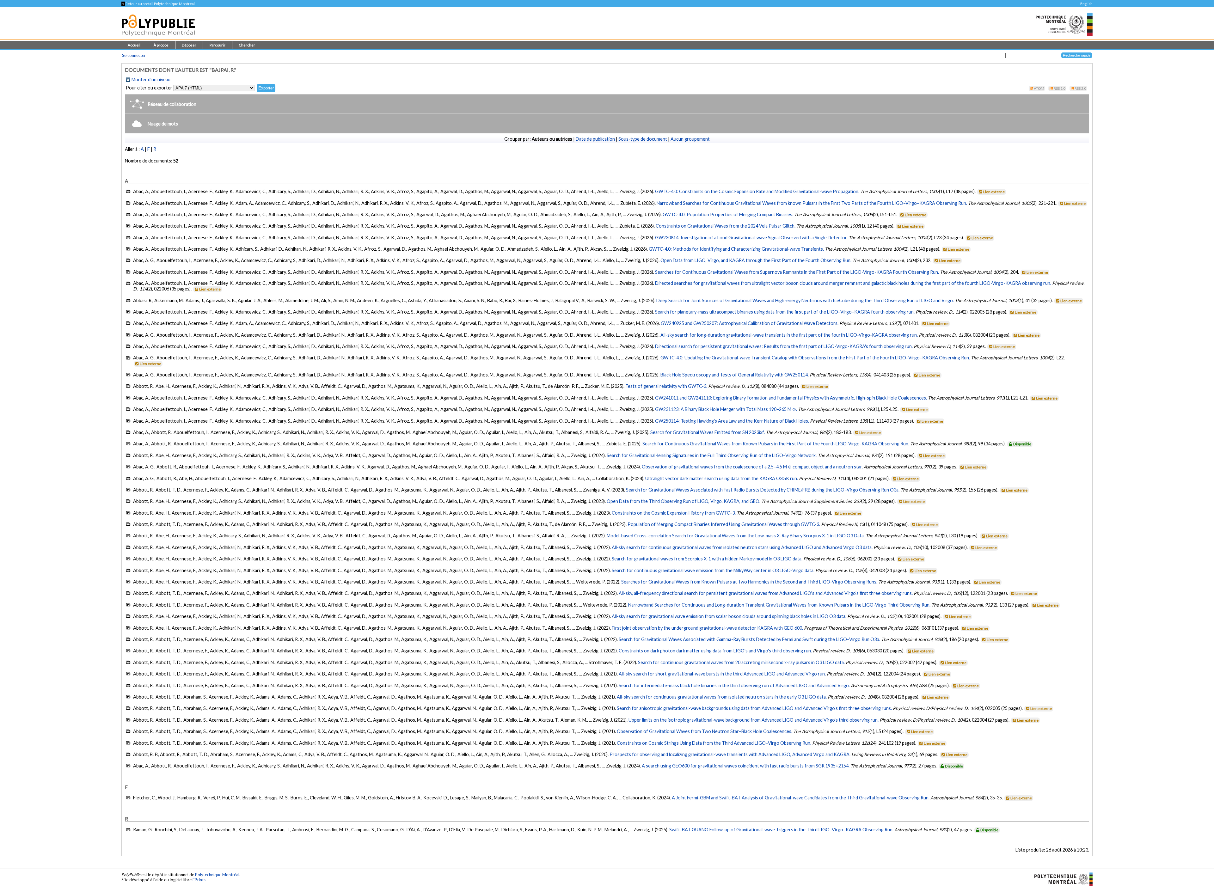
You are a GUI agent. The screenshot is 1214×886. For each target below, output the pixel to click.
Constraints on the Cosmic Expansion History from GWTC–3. (674, 513)
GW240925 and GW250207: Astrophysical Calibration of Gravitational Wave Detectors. (749, 323)
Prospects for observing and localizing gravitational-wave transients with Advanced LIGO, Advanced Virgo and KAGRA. (730, 754)
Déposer (189, 45)
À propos (161, 45)
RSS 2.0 (1080, 88)
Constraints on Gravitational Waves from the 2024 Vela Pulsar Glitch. (725, 226)
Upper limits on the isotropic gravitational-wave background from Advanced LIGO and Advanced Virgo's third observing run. (753, 720)
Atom (1039, 88)
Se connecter (134, 55)
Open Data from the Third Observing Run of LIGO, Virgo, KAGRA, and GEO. (683, 501)
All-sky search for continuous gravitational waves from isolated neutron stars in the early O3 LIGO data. (722, 697)
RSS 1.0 (1059, 88)
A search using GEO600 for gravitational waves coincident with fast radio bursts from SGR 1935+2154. (745, 765)
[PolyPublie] (158, 37)
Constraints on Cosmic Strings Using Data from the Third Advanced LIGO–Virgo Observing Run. (714, 743)
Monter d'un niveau (151, 79)
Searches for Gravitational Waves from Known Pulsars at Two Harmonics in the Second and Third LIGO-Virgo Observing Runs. (749, 581)
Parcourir (217, 45)
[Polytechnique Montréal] (1061, 878)
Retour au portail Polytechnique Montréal (158, 4)
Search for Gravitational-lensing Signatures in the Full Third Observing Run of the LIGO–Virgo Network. (712, 455)
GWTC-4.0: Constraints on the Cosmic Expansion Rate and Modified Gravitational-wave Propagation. (757, 191)
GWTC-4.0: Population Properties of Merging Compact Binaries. (728, 214)
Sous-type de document (642, 139)
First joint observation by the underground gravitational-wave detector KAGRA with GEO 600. (707, 628)
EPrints (199, 879)
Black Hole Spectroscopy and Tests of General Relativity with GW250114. (734, 374)
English (1086, 4)
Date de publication (595, 139)
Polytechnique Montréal (217, 874)
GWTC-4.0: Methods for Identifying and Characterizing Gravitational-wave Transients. (736, 249)
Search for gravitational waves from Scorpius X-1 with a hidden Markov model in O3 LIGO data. (707, 558)
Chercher (247, 45)
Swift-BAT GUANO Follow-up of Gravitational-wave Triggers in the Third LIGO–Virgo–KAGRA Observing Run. (781, 829)
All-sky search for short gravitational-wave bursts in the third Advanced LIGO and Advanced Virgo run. (722, 673)
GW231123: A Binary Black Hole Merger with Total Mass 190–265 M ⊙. (726, 409)
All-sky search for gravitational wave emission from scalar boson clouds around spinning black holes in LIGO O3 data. (729, 616)
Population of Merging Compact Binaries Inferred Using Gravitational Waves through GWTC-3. (724, 524)
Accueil (134, 45)
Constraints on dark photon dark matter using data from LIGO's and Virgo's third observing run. (715, 650)
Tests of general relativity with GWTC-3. (666, 386)
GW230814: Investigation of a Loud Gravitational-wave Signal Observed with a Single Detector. (751, 237)
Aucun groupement (690, 139)
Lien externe (994, 191)
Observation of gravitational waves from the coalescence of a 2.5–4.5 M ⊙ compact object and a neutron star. (752, 466)
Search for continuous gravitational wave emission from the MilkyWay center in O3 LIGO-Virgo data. (713, 570)
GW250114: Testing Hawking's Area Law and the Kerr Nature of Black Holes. (732, 421)
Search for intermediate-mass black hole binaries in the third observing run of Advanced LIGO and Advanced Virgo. (734, 685)
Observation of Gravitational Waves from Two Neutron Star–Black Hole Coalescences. (704, 731)
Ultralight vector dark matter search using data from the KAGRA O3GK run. (721, 478)
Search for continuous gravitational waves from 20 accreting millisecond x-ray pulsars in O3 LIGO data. (741, 662)
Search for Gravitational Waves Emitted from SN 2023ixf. (707, 432)
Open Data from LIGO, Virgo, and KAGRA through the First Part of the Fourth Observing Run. (755, 260)
